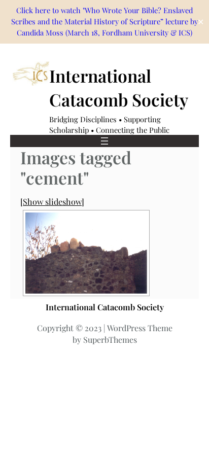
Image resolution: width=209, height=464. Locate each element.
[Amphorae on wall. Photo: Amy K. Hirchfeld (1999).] (86, 253)
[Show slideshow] (52, 201)
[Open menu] (104, 141)
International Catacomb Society (105, 306)
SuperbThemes (110, 339)
